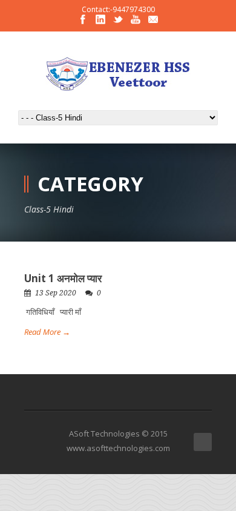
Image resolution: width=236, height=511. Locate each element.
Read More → (47, 331)
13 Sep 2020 (55, 293)
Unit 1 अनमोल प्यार (63, 278)
